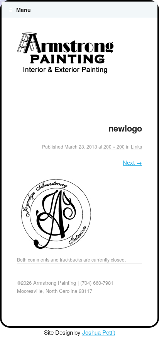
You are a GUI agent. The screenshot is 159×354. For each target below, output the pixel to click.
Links (136, 146)
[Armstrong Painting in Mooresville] (65, 55)
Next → (132, 162)
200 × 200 (114, 146)
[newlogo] (55, 251)
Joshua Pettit (98, 332)
